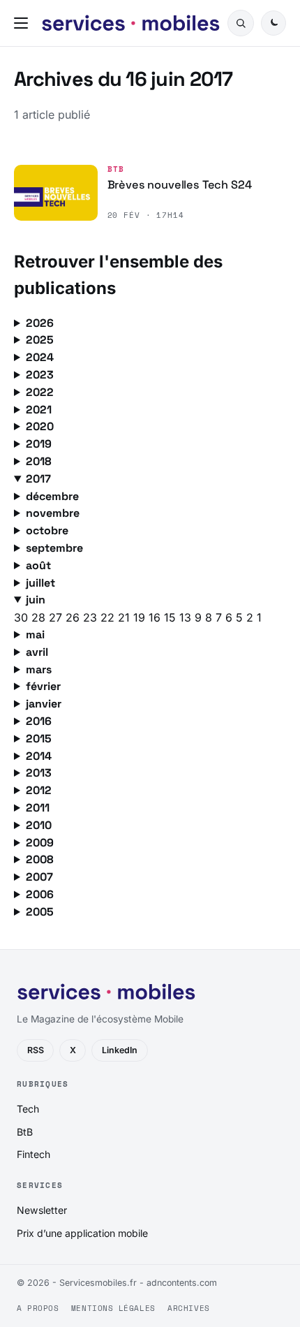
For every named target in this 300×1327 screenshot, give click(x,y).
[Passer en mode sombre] (273, 23)
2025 (40, 339)
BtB (116, 169)
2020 (40, 426)
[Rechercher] (240, 23)
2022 (40, 392)
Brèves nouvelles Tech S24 (179, 184)
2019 (39, 444)
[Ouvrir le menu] (23, 23)
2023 (40, 374)
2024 (40, 357)
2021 (39, 409)
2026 (40, 323)
